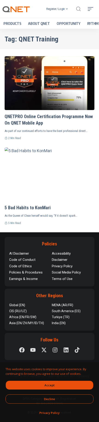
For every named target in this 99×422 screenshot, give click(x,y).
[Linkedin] (66, 349)
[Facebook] (21, 349)
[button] (78, 9)
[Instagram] (55, 349)
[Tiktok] (77, 349)
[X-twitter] (44, 349)
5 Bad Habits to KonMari (28, 207)
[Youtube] (32, 349)
